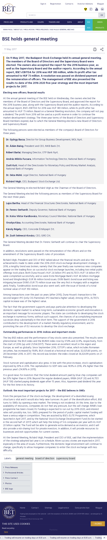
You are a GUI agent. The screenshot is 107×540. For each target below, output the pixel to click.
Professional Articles (14, 473)
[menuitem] (8, 22)
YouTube (96, 9)
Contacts (69, 4)
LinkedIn (102, 9)
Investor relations (85, 4)
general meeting (24, 458)
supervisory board (65, 458)
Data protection (82, 508)
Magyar (100, 4)
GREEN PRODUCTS (100, 25)
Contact (35, 508)
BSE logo (9, 489)
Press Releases (11, 467)
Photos (8, 483)
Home (22, 508)
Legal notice (63, 508)
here (6, 532)
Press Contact (11, 478)
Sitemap (48, 508)
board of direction (44, 458)
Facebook (90, 9)
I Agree (98, 524)
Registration (55, 4)
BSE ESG (88, 25)
